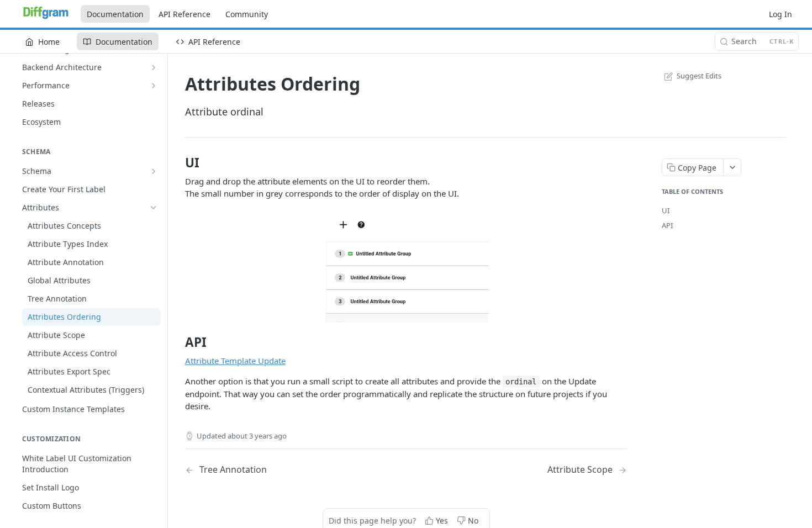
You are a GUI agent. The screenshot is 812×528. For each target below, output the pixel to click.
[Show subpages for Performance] (153, 85)
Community (246, 14)
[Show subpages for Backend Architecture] (153, 67)
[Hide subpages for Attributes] (153, 207)
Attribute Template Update (235, 360)
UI (665, 210)
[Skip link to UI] (177, 162)
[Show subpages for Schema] (153, 171)
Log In (780, 14)
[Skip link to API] (177, 342)
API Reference (184, 14)
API (667, 225)
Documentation (115, 14)
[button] (406, 267)
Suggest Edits (699, 76)
